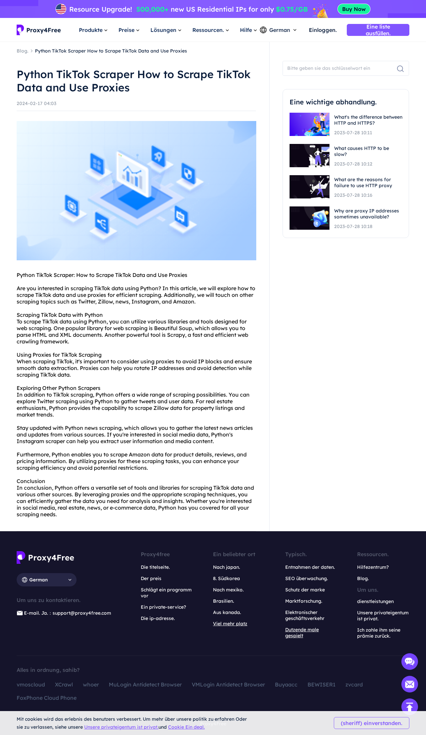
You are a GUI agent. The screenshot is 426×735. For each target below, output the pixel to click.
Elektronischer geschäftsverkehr (304, 615)
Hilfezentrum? (373, 567)
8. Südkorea (226, 578)
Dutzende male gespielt (302, 633)
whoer (91, 684)
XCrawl (64, 684)
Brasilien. (223, 601)
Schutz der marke (305, 590)
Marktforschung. (303, 601)
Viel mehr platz (230, 624)
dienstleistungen (375, 601)
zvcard (354, 684)
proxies (97, 295)
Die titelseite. (155, 567)
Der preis (151, 578)
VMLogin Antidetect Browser (228, 684)
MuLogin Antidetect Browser (145, 684)
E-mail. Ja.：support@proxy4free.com (67, 613)
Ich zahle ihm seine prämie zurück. (378, 633)
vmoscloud (31, 684)
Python (26, 275)
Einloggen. (323, 30)
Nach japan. (226, 567)
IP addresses (167, 368)
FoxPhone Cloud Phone (47, 697)
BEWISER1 (321, 684)
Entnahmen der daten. (310, 567)
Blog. (363, 578)
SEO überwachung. (306, 578)
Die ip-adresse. (158, 618)
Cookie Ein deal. (186, 727)
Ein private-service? (163, 607)
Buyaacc (286, 684)
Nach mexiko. (228, 590)
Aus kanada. (227, 612)
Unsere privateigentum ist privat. (121, 727)
